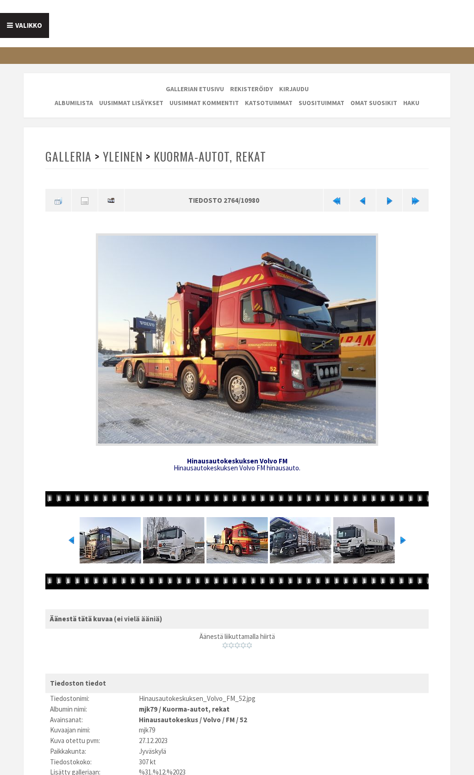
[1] (225, 645)
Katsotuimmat (269, 103)
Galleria (68, 156)
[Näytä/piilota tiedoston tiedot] (84, 200)
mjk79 (148, 709)
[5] (249, 645)
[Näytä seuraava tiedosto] (389, 200)
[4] (243, 645)
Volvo (212, 719)
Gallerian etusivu (195, 89)
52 (243, 719)
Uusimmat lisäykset (131, 103)
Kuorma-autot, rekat (210, 156)
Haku (411, 103)
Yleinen (123, 156)
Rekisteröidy (251, 89)
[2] (231, 645)
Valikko (28, 25)
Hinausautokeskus (168, 719)
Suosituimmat (321, 103)
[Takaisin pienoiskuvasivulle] (58, 200)
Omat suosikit (373, 103)
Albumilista (74, 103)
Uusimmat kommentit (204, 103)
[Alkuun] (336, 200)
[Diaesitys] (111, 200)
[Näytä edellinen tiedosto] (363, 200)
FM (230, 719)
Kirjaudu (294, 89)
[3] (237, 645)
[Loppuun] (415, 200)
